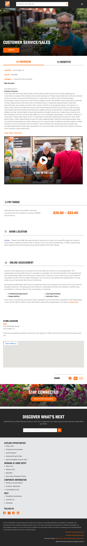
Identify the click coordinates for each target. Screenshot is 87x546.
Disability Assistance (14, 496)
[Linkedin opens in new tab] (76, 378)
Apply (11, 50)
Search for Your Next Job (32, 430)
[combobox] (42, 4)
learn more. (74, 302)
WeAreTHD (10, 469)
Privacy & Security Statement (74, 532)
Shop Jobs (10, 446)
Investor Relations (13, 486)
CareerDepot (11, 453)
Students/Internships (14, 449)
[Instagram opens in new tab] (13, 513)
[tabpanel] (43, 126)
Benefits (9, 473)
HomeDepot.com (12, 490)
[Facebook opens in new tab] (70, 378)
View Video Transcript (13, 133)
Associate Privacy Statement (74, 535)
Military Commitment (14, 483)
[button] (82, 4)
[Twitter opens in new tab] (9, 513)
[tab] (23, 62)
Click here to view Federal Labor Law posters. (69, 538)
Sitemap (9, 503)
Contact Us (10, 500)
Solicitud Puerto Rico (14, 456)
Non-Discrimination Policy (16, 476)
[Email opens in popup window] (81, 378)
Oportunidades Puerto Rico (16, 460)
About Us (9, 466)
